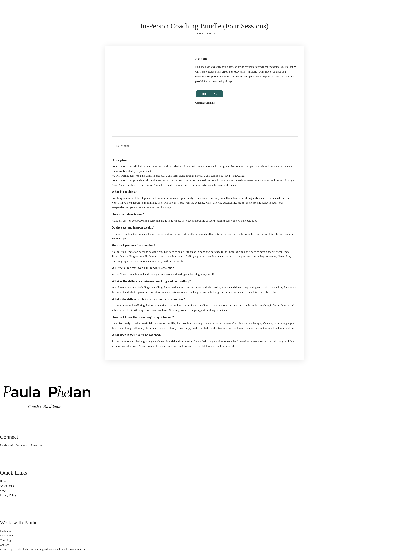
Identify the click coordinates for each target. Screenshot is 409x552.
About (10, 65)
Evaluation (53, 69)
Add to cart (209, 94)
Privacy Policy (15, 78)
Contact (91, 78)
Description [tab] (123, 145)
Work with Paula (56, 65)
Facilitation (53, 74)
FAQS (3, 490)
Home (3, 78)
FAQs (10, 74)
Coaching (52, 78)
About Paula (14, 69)
